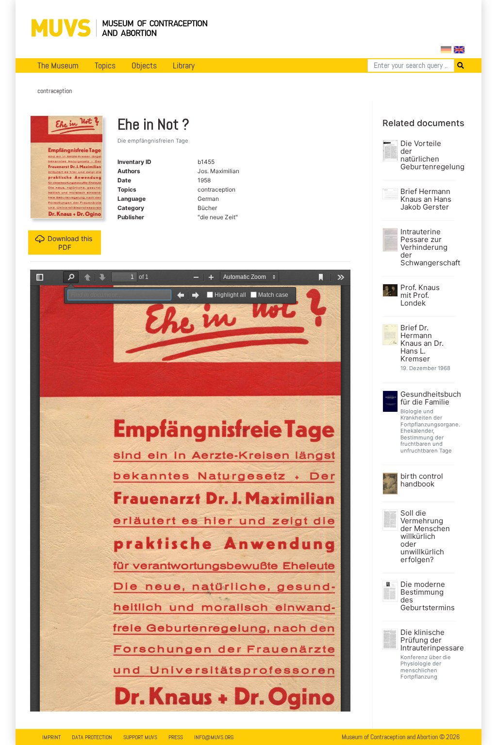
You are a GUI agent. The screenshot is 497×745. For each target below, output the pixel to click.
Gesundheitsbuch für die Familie (426, 398)
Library (184, 65)
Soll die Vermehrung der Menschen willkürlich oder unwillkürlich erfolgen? (425, 536)
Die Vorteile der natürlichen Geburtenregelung (426, 155)
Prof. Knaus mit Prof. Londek (420, 295)
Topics (105, 65)
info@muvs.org (213, 737)
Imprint (51, 737)
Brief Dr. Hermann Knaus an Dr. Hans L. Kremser (422, 343)
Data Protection (92, 737)
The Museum (58, 65)
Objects (144, 65)
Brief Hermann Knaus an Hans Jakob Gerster (425, 199)
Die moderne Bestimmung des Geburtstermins (426, 596)
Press (175, 737)
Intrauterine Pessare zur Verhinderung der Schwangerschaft (426, 247)
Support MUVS (140, 737)
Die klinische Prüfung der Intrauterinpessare (426, 640)
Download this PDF (70, 242)
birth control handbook (421, 480)
